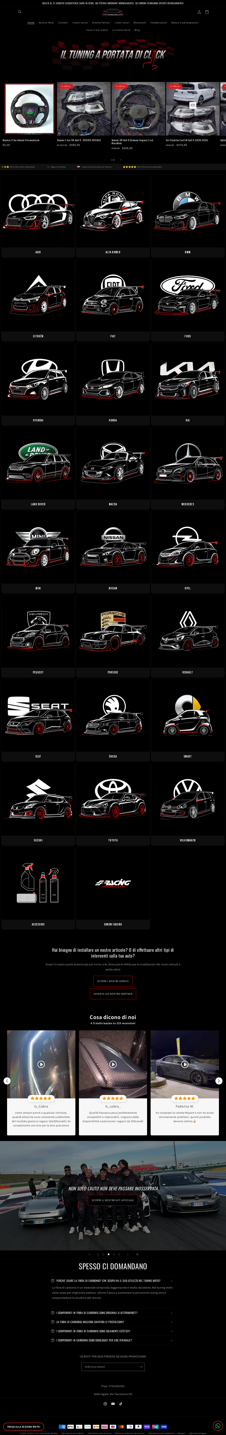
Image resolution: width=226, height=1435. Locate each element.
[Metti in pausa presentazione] (137, 1254)
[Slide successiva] (128, 1254)
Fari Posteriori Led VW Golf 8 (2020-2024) (187, 140)
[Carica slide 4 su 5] (114, 1254)
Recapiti (182, 1433)
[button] (20, 12)
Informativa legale (197, 1433)
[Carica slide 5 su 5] (119, 1254)
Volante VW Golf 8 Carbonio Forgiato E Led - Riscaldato (133, 142)
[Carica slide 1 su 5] (98, 1254)
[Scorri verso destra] (121, 160)
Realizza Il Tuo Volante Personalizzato (21, 140)
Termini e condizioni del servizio (130, 1433)
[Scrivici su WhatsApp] (218, 1426)
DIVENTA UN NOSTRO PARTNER (113, 993)
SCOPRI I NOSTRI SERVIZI (113, 981)
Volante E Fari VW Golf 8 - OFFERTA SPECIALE (79, 140)
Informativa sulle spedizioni (161, 1433)
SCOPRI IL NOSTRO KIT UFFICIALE (116, 1200)
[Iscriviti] (141, 1367)
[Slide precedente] (89, 1254)
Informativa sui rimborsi (72, 1433)
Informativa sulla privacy (99, 1433)
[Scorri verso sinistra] (105, 160)
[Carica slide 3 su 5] (108, 1254)
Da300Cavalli (33, 1433)
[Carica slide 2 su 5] (103, 1254)
